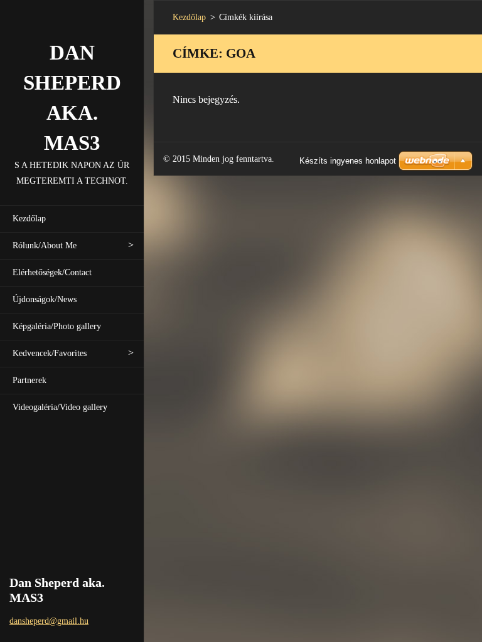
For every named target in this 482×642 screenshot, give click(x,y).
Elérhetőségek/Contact (52, 272)
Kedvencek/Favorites (50, 353)
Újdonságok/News (45, 299)
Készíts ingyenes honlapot (347, 161)
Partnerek (29, 380)
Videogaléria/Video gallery (60, 407)
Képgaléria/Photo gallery (57, 326)
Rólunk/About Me (45, 245)
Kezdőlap (29, 218)
